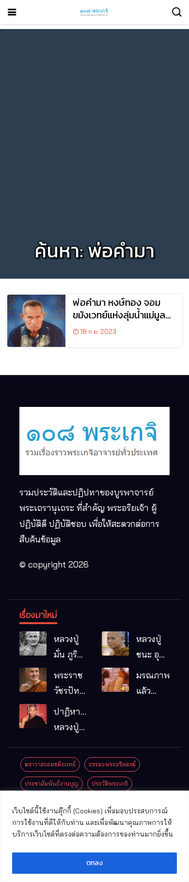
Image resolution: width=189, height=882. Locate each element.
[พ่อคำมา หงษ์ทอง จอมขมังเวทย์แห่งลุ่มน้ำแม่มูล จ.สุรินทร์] (36, 321)
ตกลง (94, 863)
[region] (94, 836)
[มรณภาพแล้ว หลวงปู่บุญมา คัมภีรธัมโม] (115, 680)
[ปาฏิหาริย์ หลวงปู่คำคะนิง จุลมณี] (33, 716)
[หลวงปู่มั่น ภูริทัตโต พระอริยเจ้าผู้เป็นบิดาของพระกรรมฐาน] (33, 643)
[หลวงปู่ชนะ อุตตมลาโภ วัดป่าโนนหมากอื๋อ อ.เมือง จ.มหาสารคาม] (115, 643)
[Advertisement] (94, 123)
